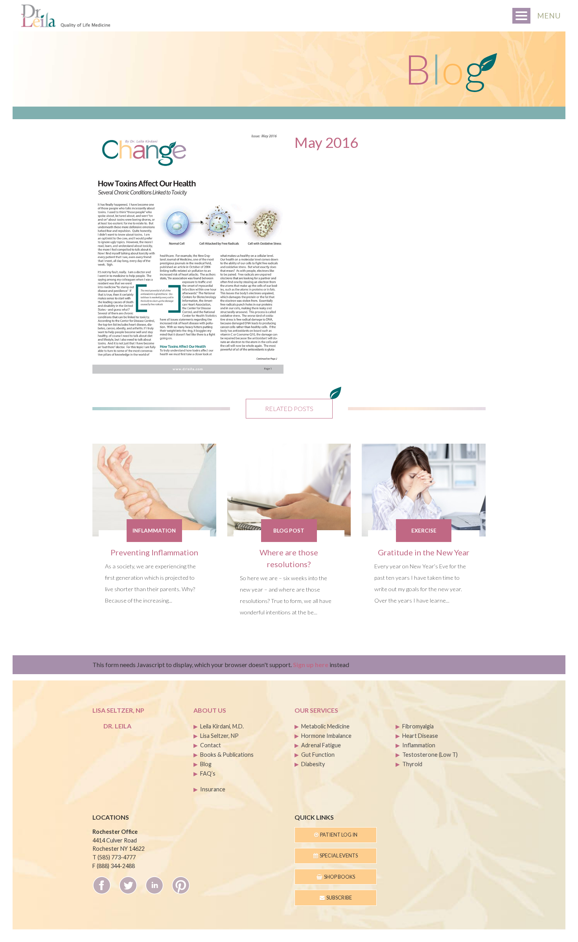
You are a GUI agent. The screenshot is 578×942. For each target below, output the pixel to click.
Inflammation (418, 745)
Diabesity (313, 764)
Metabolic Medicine (325, 726)
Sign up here (310, 664)
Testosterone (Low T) (430, 754)
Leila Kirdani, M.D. (222, 726)
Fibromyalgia (418, 726)
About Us (209, 710)
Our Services (316, 710)
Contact (210, 745)
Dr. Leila (117, 726)
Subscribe (338, 897)
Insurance (212, 789)
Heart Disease (420, 735)
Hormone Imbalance (326, 735)
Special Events (338, 855)
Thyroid (412, 764)
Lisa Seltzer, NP (219, 735)
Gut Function (318, 754)
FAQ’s (207, 773)
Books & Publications (227, 754)
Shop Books (338, 877)
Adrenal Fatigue (321, 745)
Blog (206, 764)
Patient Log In (337, 834)
